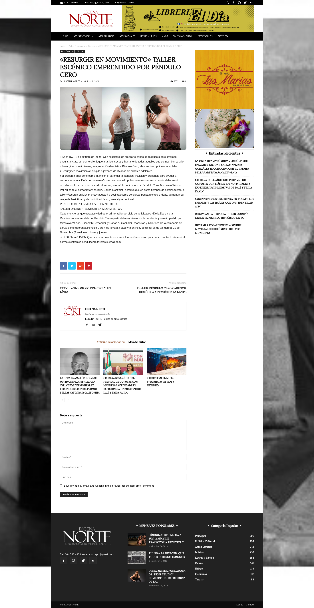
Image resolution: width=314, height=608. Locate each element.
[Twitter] (245, 2)
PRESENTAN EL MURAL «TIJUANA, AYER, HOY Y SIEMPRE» (161, 382)
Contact (250, 604)
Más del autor (137, 342)
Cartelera (223, 36)
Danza (91, 46)
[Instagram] (239, 2)
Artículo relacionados (110, 342)
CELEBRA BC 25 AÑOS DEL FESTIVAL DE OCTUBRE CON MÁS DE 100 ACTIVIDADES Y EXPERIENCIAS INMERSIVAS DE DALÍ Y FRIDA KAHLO (122, 385)
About (239, 604)
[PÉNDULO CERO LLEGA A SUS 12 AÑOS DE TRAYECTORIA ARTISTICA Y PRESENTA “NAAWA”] (137, 539)
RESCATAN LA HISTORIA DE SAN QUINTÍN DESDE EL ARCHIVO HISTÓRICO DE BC (222, 215)
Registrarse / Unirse (124, 2)
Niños (165, 36)
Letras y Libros (148, 36)
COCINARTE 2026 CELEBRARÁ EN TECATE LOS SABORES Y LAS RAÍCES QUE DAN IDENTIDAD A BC (224, 202)
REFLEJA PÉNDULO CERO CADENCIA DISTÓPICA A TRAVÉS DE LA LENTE (161, 290)
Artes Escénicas (82, 36)
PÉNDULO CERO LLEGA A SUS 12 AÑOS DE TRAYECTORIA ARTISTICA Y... (167, 538)
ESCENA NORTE (72, 81)
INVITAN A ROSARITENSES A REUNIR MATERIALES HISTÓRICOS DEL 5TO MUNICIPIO (218, 229)
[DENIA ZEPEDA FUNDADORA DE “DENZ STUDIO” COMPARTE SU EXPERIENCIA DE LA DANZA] (137, 575)
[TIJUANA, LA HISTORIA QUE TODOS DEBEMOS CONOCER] (137, 557)
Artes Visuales (127, 36)
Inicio (66, 36)
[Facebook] (233, 2)
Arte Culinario (106, 36)
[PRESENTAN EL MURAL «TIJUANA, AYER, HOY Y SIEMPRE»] (166, 361)
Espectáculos (205, 36)
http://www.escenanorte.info (97, 314)
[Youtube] (251, 2)
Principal (80, 51)
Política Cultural (182, 36)
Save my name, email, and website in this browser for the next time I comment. (109, 485)
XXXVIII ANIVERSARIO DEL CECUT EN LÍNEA (85, 290)
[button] (228, 2)
